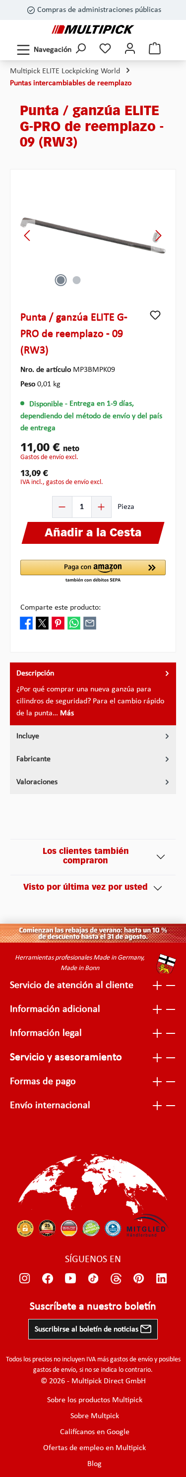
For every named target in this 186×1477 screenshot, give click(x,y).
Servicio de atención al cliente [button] (71, 985)
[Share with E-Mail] (90, 623)
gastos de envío (131, 1359)
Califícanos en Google (94, 1432)
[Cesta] (154, 49)
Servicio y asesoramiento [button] (66, 1057)
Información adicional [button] (55, 1009)
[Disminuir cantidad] (62, 506)
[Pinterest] (138, 1279)
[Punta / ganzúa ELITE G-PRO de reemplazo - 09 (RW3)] (93, 235)
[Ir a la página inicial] (93, 29)
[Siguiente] (158, 235)
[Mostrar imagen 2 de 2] (77, 280)
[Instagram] (24, 1279)
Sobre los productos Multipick (94, 1400)
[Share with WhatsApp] (74, 623)
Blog (94, 1464)
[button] (93, 572)
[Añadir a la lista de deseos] (155, 315)
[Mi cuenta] (130, 49)
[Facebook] (47, 1279)
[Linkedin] (161, 1279)
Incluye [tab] (27, 736)
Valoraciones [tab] (37, 782)
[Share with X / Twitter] (42, 623)
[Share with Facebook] (26, 623)
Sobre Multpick (94, 1416)
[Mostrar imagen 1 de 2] (61, 280)
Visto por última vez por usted (85, 888)
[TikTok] (93, 1279)
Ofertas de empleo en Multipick (94, 1448)
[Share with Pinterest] (58, 623)
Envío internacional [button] (50, 1106)
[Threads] (116, 1279)
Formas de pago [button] (43, 1082)
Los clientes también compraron (86, 856)
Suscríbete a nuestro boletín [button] (93, 1307)
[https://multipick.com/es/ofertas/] (93, 933)
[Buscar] (80, 49)
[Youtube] (70, 1279)
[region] (93, 235)
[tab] (93, 693)
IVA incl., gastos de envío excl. (61, 482)
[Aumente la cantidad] (101, 506)
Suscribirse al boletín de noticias (87, 1329)
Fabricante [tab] (33, 759)
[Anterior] (27, 235)
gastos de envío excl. (49, 457)
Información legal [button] (46, 1033)
